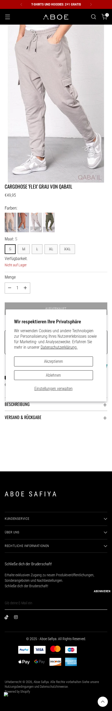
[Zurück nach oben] (103, 702)
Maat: (11, 238)
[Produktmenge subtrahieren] (9, 288)
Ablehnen (53, 375)
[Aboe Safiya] (56, 17)
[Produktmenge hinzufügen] (25, 288)
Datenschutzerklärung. (59, 347)
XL (51, 249)
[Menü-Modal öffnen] (7, 17)
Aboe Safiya (41, 682)
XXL (67, 249)
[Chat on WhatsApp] (10, 699)
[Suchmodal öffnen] (93, 17)
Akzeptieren (53, 361)
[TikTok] (8, 618)
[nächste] (91, 4)
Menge (10, 277)
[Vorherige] (21, 4)
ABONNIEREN (102, 591)
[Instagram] (17, 618)
